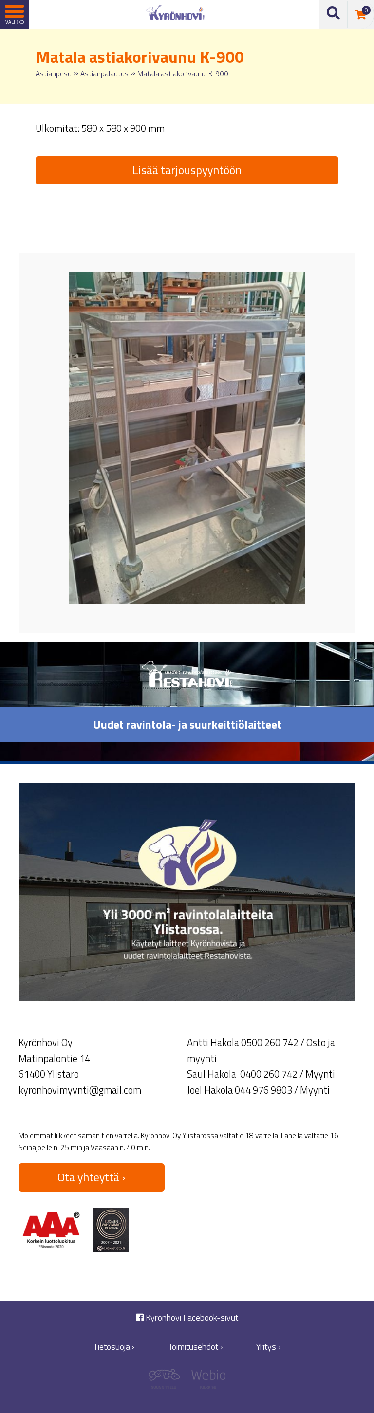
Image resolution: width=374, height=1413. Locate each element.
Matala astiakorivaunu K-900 (182, 73)
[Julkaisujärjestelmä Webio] (206, 1381)
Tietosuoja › (114, 1346)
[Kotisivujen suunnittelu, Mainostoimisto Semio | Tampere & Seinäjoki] (168, 1381)
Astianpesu (54, 73)
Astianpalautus (104, 73)
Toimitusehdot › (195, 1346)
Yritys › (268, 1346)
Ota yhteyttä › (91, 1177)
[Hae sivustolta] (333, 14)
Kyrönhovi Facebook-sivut (191, 1317)
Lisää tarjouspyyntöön (187, 170)
